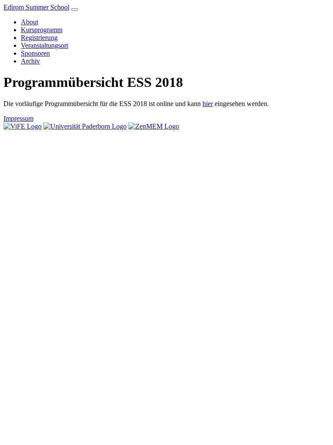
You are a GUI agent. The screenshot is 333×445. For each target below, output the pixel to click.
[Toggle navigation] (74, 9)
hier (207, 103)
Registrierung (39, 37)
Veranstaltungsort (44, 45)
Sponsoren (35, 53)
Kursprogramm (41, 29)
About (29, 22)
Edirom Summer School (36, 7)
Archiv (30, 61)
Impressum (18, 118)
